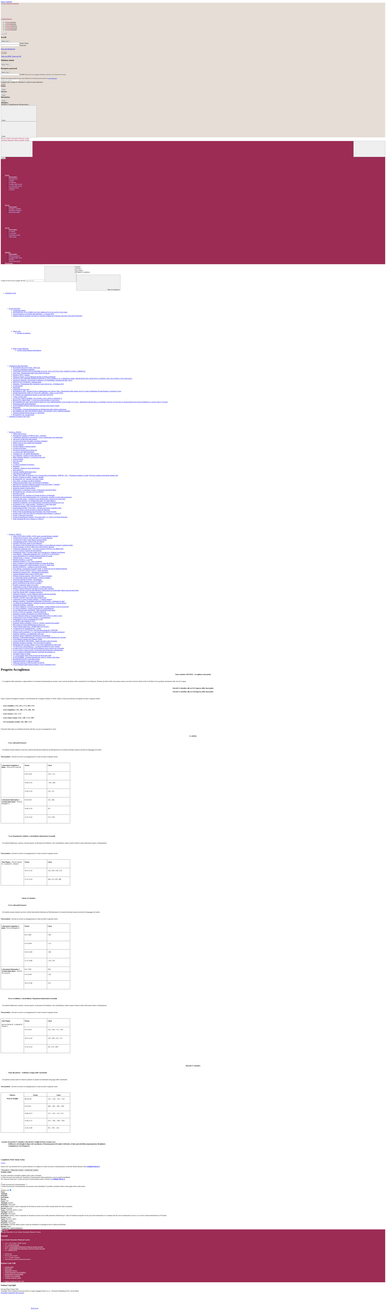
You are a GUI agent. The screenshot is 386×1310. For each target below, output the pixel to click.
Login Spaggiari (52, 78)
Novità (78, 268)
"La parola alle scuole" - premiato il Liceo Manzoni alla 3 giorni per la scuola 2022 (39, 499)
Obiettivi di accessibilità (12, 1276)
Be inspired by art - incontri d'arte (23, 415)
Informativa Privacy (11, 1271)
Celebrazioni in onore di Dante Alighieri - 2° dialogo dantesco (32, 599)
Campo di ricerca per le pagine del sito (13, 280)
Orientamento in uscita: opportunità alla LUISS (28, 619)
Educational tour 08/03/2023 (22, 473)
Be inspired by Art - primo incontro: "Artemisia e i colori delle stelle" (34, 504)
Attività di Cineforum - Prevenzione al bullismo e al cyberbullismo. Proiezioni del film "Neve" (43, 380)
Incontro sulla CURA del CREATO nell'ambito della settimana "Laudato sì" (37, 513)
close (3, 158)
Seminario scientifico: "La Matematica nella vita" (28, 634)
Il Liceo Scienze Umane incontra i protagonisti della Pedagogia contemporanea (38, 650)
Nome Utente (24, 43)
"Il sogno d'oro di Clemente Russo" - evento (27, 628)
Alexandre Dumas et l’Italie (21, 654)
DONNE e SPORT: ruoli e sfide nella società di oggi (29, 597)
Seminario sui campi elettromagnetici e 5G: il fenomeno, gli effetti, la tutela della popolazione (42, 497)
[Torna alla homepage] (193, 138)
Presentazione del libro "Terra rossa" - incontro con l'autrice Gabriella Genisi (37, 508)
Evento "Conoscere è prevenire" (23, 515)
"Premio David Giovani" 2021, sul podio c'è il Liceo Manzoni (32, 538)
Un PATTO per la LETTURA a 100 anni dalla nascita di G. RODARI (35, 630)
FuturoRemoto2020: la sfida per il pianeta (26, 661)
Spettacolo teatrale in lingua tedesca (24, 488)
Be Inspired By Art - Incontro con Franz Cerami (28, 479)
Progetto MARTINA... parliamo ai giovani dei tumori (30, 567)
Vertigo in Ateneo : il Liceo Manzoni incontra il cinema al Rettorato (34, 377)
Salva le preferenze (16, 1228)
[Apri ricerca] (369, 149)
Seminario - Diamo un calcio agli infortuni (26, 468)
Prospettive (16, 466)
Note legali (8, 1269)
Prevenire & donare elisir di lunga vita (25, 450)
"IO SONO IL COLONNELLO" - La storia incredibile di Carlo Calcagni (36, 646)
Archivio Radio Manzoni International (29, 350)
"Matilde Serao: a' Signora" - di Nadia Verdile (27, 558)
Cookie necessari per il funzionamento (13, 1184)
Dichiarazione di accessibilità (14, 1274)
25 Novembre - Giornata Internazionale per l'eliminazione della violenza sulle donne (39, 409)
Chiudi (3, 89)
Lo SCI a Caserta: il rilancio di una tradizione (27, 550)
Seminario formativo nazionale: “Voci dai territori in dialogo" (32, 643)
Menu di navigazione (113, 289)
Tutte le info (17, 331)
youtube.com (5, 1190)
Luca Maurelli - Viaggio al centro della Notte (27, 455)
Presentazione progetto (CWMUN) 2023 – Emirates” (30, 435)
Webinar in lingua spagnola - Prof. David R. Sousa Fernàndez (32, 576)
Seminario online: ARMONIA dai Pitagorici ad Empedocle (31, 635)
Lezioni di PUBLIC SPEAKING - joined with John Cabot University (35, 641)
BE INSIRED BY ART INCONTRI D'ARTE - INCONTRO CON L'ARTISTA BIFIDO (41, 411)
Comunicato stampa (19, 310)
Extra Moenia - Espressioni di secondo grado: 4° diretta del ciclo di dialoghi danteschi (40, 569)
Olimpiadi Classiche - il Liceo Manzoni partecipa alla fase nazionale (34, 594)
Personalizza (5, 1170)
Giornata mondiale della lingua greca (24, 472)
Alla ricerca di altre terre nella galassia (25, 439)
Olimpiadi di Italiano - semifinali (23, 605)
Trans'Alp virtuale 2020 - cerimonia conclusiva (28, 592)
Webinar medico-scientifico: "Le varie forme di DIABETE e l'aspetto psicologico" (39, 632)
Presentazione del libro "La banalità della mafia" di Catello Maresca (34, 501)
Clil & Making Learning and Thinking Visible (27, 639)
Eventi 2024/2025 (15, 308)
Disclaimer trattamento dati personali (12, 1293)
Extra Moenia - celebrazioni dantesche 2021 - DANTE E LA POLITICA (36, 554)
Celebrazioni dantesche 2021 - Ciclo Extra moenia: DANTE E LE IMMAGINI (38, 549)
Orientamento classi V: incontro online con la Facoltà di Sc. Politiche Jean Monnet (39, 552)
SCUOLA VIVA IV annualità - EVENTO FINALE (29, 612)
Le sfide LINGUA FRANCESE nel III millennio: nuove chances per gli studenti (38, 648)
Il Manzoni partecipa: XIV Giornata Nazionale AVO (29, 506)
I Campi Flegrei (18, 386)
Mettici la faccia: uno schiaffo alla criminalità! (27, 443)
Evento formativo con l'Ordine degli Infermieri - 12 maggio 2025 (33, 314)
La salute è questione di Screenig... (24, 464)
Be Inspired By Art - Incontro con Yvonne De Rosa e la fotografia (34, 495)
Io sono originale (18, 445)
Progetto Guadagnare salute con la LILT (25, 585)
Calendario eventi (10, 293)
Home (78, 267)
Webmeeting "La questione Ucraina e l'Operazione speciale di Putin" (34, 490)
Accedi (4, 33)
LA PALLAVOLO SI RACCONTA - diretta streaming (30, 570)
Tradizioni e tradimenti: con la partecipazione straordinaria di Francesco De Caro (38, 502)
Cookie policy (9, 1267)
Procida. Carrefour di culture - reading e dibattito (28, 477)
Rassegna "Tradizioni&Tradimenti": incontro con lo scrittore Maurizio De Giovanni (39, 637)
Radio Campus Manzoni (21, 348)
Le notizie (79, 270)
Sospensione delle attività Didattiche (24, 404)
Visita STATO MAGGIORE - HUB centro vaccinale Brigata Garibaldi (35, 536)
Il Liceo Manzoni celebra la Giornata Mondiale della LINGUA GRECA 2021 (37, 616)
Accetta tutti (31, 1170)
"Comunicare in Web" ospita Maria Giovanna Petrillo (30, 540)
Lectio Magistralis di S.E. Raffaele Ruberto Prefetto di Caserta (32, 556)
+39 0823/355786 (13, 1245)
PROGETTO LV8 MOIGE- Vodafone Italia (27, 382)
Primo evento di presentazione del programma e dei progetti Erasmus (34, 511)
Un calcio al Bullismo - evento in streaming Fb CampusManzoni (33, 608)
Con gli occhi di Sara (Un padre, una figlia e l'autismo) (30, 441)
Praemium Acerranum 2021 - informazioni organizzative (31, 572)
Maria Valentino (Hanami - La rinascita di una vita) (29, 457)
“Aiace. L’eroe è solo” (20, 396)
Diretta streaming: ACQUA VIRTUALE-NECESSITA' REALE (33, 547)
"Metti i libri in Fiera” (20, 434)
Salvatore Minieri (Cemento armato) (24, 446)
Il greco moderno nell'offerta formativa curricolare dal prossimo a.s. (34, 652)
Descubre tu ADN (18, 493)
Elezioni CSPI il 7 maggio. (21, 375)
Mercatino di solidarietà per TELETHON (26, 486)
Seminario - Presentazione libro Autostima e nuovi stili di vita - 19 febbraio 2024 (38, 384)
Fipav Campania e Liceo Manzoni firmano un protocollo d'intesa (33, 563)
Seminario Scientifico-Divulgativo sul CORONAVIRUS (31, 614)
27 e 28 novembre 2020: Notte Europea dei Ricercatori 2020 (32, 655)
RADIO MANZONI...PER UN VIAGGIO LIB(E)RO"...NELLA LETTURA (38, 393)
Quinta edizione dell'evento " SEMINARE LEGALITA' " (31, 626)
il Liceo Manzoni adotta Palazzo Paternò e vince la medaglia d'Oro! (34, 664)
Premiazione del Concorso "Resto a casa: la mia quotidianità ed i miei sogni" (37, 645)
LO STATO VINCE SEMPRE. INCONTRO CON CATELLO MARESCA (37, 398)
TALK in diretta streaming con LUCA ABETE (28, 581)
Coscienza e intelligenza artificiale (23, 369)
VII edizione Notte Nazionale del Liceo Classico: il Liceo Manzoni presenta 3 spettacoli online (43, 545)
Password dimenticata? (8, 49)
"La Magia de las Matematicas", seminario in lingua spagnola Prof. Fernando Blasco (39, 603)
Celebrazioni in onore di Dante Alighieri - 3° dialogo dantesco (32, 587)
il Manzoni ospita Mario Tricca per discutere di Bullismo (31, 482)
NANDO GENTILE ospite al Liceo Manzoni (27, 543)
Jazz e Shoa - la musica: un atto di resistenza (27, 481)
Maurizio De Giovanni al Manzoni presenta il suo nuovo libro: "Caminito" (36, 484)
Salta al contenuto (6, 2)
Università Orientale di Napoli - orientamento (27, 579)
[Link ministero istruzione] (10, 3)
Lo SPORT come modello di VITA (24, 621)
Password (23, 45)
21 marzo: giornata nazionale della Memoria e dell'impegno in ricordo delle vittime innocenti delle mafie (46, 590)
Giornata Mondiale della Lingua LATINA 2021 (28, 574)
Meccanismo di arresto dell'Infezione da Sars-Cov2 (29, 625)
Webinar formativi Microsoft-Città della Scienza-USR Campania (33, 588)
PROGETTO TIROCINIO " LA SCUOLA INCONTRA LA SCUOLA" (36, 400)
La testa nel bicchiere (19, 448)
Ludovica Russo (18, 459)
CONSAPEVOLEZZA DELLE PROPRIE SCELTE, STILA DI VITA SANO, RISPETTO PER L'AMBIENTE (49, 371)
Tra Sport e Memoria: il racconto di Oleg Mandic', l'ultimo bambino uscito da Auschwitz (41, 607)
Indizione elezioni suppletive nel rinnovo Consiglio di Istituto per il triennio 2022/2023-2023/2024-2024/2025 (47, 316)
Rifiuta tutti (17, 1170)
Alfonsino (16, 463)
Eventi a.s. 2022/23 (15, 432)
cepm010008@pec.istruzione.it (27, 1248)
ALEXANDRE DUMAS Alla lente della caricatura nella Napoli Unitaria (36, 406)
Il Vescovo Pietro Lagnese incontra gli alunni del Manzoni (31, 510)
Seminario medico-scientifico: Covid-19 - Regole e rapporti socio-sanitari (36, 623)
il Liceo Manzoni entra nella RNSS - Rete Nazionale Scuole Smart (34, 610)
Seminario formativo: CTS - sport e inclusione (27, 561)
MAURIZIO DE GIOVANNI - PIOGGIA (26, 368)
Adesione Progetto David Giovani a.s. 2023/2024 (28, 413)
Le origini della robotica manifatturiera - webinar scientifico (31, 578)
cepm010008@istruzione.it (26, 1247)
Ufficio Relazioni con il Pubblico (15, 1272)
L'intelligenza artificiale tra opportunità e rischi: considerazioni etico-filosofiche (38, 437)
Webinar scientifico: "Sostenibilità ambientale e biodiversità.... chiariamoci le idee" (39, 601)
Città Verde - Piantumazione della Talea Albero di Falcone (31, 373)
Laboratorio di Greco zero (21, 389)
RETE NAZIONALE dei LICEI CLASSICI (27, 583)
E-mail (22, 74)
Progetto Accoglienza (23, 333)
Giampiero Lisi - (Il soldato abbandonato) (26, 454)
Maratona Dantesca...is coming (22, 559)
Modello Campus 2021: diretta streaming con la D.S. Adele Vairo (33, 565)
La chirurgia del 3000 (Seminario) (23, 452)
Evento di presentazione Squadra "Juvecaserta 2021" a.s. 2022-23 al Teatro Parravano (40, 517)
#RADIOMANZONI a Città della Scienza (26, 659)
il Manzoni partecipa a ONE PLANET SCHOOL (29, 663)
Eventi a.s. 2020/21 (15, 534)
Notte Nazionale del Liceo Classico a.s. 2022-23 (28, 519)
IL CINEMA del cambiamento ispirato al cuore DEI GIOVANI (33, 395)
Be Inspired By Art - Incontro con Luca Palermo (28, 492)
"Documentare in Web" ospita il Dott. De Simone (28, 541)
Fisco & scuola (17, 461)
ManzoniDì (16, 387)
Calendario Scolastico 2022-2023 (19, 416)
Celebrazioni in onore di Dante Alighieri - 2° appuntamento (31, 617)
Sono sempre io (18, 470)
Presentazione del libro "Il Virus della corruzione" (28, 596)
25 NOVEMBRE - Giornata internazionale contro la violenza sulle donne (36, 657)
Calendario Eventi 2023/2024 (18, 366)
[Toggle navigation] (17, 149)
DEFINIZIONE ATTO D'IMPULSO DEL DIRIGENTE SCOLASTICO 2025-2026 (40, 312)
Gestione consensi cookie (13, 1278)
